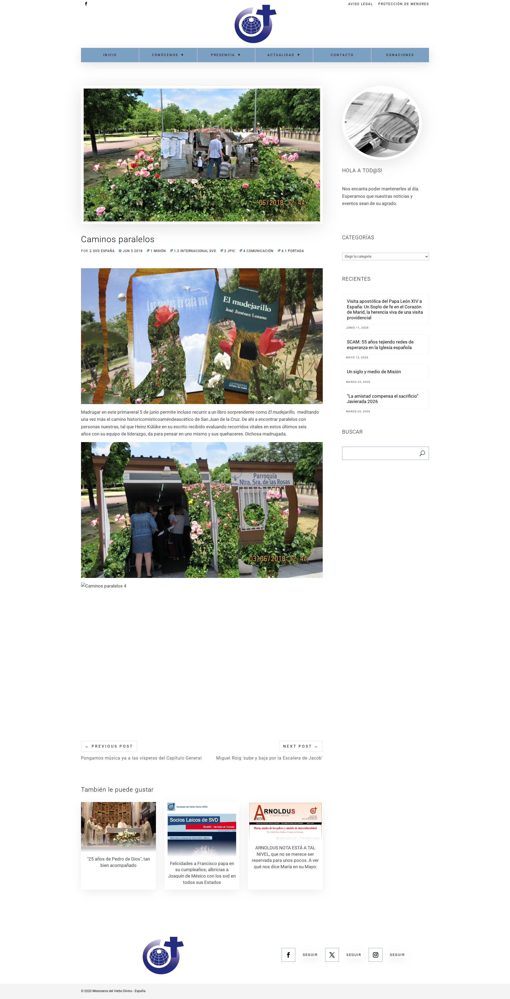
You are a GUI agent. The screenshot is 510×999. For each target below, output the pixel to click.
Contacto (342, 55)
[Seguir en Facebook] (288, 955)
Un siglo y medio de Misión (374, 371)
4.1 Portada (293, 251)
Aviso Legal (360, 4)
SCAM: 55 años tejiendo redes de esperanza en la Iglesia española (380, 344)
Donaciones (400, 55)
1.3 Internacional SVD (195, 251)
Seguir (310, 955)
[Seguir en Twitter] (332, 955)
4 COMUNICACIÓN (258, 251)
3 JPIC (229, 251)
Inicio (110, 55)
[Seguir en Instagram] (375, 955)
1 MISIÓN (158, 251)
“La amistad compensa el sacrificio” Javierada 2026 (382, 398)
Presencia (223, 55)
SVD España (104, 251)
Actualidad (281, 55)
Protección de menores (403, 4)
